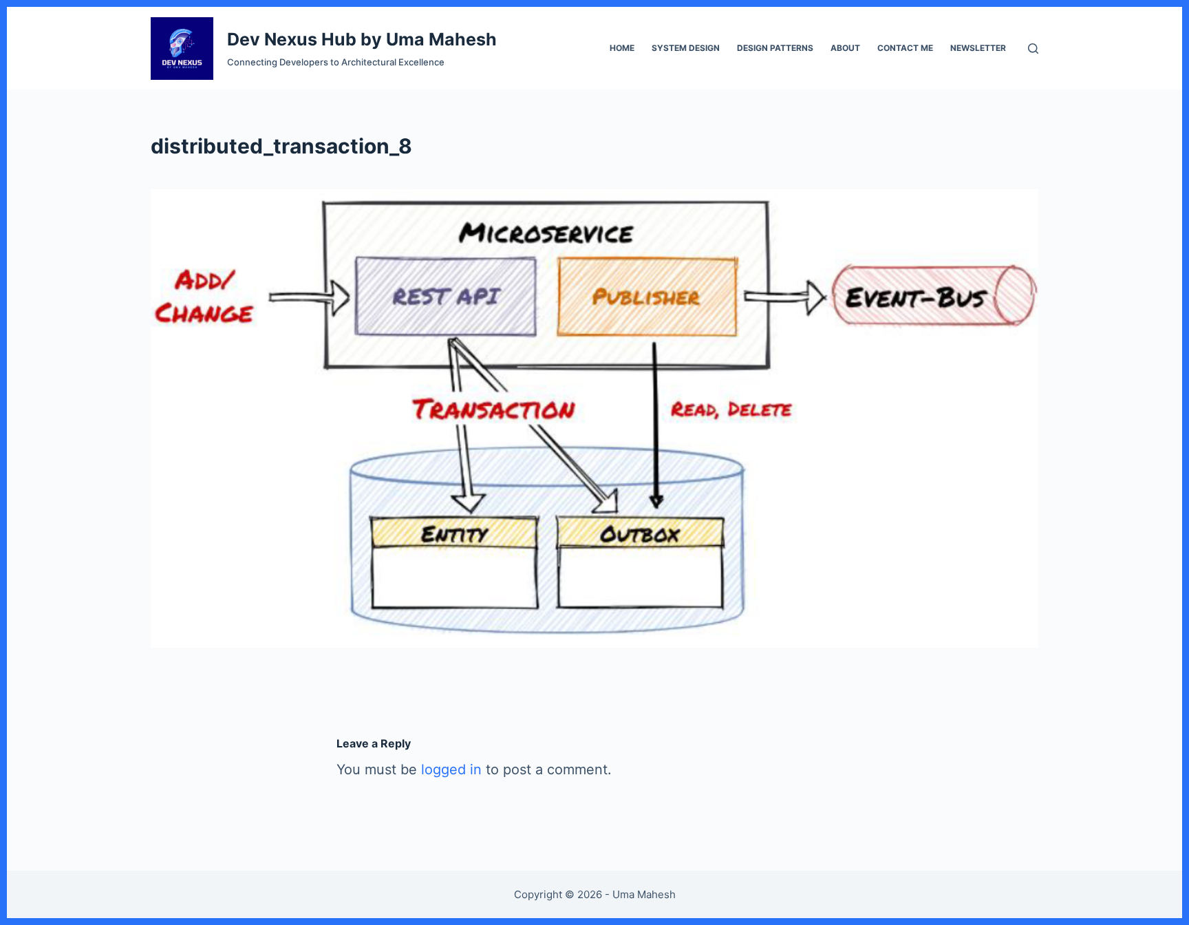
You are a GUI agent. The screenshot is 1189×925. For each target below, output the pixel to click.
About (845, 48)
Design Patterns (775, 48)
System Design (686, 48)
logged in (451, 769)
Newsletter (978, 48)
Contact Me (905, 48)
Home (622, 48)
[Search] (1033, 48)
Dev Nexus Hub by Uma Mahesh (362, 39)
